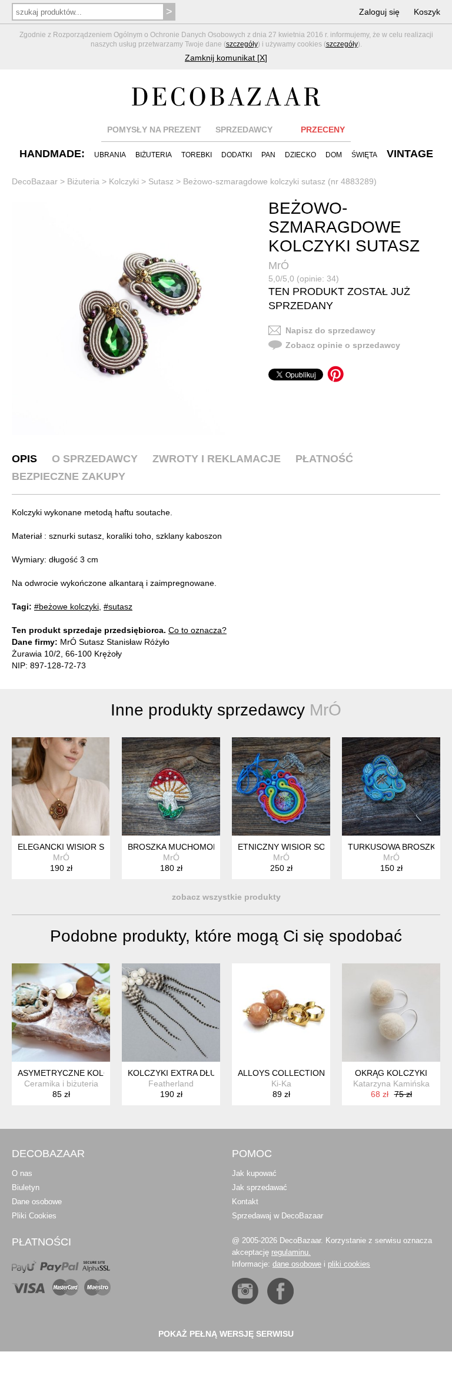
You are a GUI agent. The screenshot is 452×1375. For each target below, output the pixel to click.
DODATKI (236, 155)
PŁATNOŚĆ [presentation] (324, 459)
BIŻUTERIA (153, 155)
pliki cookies (349, 1264)
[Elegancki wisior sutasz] (61, 786)
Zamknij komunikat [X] (226, 57)
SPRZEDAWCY (243, 129)
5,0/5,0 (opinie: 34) (303, 278)
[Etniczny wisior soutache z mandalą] (281, 786)
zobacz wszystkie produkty (226, 897)
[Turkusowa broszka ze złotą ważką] (391, 786)
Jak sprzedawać (259, 1187)
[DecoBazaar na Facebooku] (280, 1291)
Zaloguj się (379, 11)
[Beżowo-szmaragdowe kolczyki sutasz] (128, 318)
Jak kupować (254, 1173)
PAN (268, 155)
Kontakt (245, 1201)
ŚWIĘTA (364, 155)
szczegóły (242, 44)
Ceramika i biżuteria (61, 1083)
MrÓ (278, 265)
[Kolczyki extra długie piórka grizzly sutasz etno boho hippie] (171, 1012)
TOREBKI (196, 155)
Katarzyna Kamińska (391, 1083)
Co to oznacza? (197, 630)
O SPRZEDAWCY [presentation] (95, 459)
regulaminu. (291, 1252)
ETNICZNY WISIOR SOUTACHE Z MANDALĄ (323, 846)
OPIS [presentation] (24, 459)
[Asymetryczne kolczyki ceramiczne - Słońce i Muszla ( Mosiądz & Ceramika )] (61, 1012)
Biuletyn (25, 1187)
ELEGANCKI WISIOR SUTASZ (74, 846)
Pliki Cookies (34, 1215)
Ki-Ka (281, 1083)
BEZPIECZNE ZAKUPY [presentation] (68, 476)
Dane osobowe (37, 1201)
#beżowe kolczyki (66, 606)
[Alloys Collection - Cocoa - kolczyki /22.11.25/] (281, 1012)
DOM (333, 155)
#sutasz (118, 606)
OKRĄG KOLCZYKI (391, 1073)
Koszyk (427, 11)
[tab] (24, 459)
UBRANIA (110, 155)
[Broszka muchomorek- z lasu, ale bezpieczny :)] (171, 786)
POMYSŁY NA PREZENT (154, 129)
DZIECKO (300, 155)
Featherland (171, 1083)
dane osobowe (296, 1264)
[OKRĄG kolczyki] (391, 1012)
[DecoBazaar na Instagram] (245, 1291)
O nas (22, 1173)
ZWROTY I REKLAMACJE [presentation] (216, 459)
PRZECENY (323, 129)
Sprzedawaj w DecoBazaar (277, 1215)
